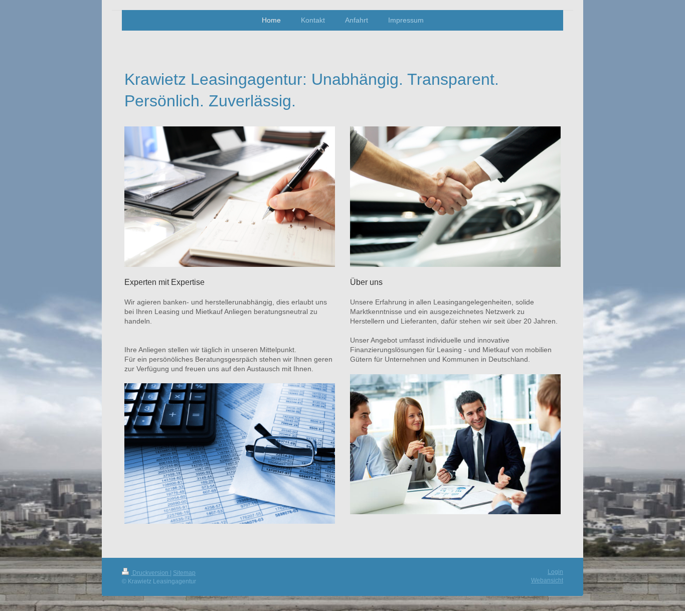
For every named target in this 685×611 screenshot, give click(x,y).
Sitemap (184, 572)
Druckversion (150, 572)
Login (555, 571)
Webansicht (547, 580)
